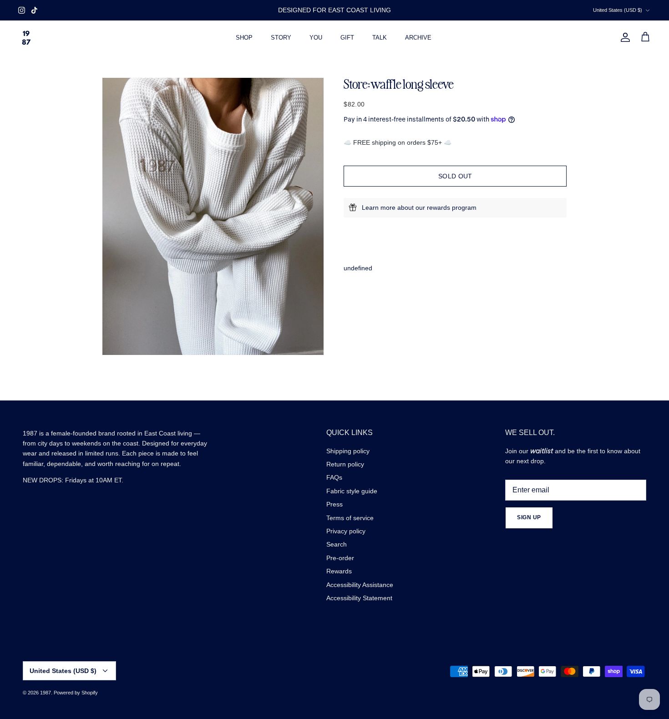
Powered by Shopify (76, 692)
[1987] (26, 38)
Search (336, 544)
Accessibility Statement (359, 598)
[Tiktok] (34, 10)
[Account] (623, 37)
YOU (315, 37)
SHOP (244, 37)
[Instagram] (21, 10)
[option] (213, 216)
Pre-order (340, 558)
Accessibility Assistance (359, 584)
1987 (45, 692)
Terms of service (350, 518)
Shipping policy (348, 451)
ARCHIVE (418, 37)
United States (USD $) (617, 10)
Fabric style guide (351, 491)
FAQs (334, 477)
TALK (379, 37)
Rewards (339, 571)
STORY (281, 37)
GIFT (347, 37)
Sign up (529, 517)
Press (334, 504)
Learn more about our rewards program (419, 207)
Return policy (345, 464)
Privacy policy (345, 531)
